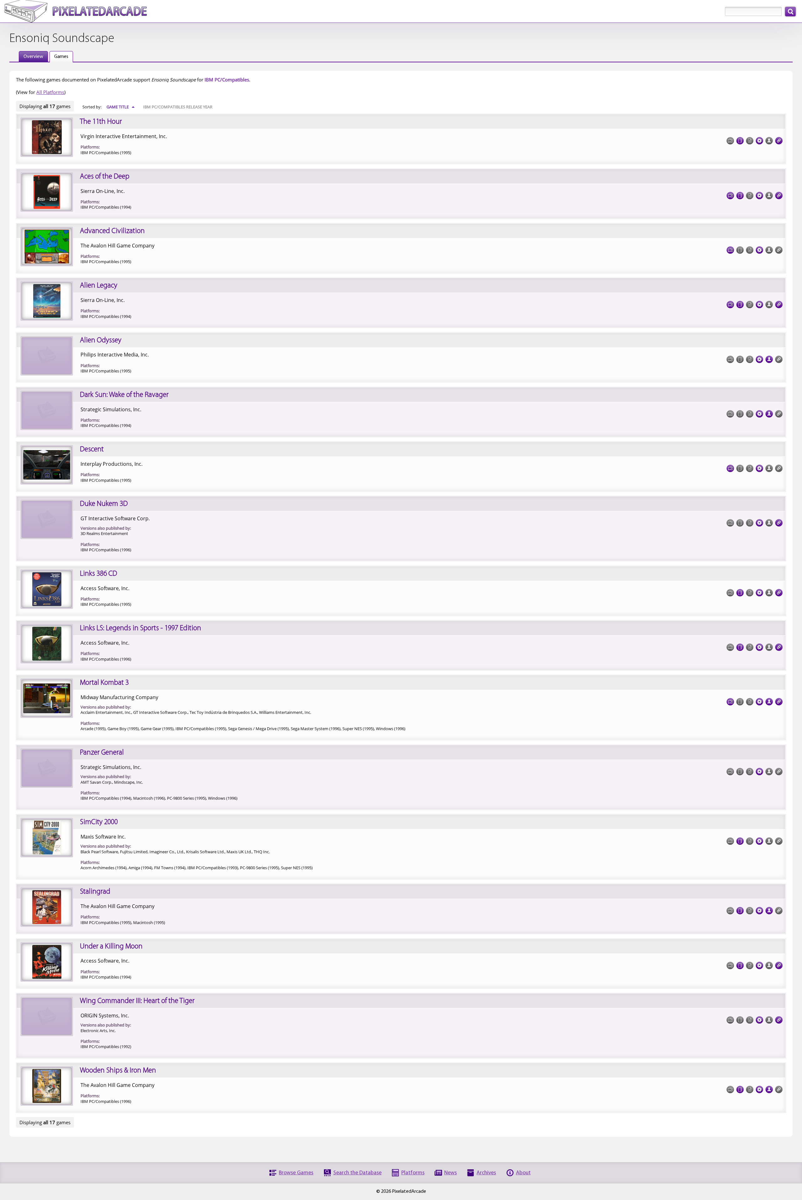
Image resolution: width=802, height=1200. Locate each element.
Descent (92, 449)
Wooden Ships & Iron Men (118, 1070)
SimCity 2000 (99, 822)
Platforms (412, 1173)
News (450, 1173)
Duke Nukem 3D (104, 504)
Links (779, 140)
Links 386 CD (98, 574)
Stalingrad (95, 892)
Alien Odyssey (100, 340)
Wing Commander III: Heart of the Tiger (137, 1001)
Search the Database (357, 1173)
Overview (33, 56)
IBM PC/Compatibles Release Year (177, 107)
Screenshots (730, 195)
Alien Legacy (98, 285)
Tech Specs (759, 140)
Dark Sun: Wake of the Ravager (124, 395)
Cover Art (740, 140)
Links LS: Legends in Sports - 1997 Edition (140, 628)
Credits (769, 359)
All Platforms (50, 92)
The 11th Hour (101, 122)
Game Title (121, 107)
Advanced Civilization (112, 231)
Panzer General (102, 752)
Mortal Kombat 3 (104, 683)
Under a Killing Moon (111, 946)
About (523, 1173)
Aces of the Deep (104, 176)
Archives (486, 1173)
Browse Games (296, 1173)
